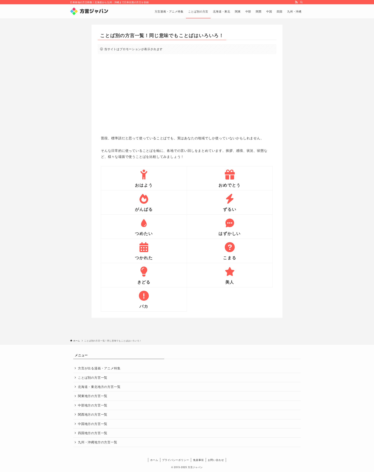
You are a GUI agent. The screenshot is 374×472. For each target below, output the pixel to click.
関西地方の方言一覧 (92, 414)
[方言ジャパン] (89, 11)
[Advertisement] (187, 94)
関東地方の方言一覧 (92, 396)
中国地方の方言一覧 (92, 423)
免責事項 (198, 460)
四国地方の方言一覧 (92, 433)
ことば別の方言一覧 (92, 377)
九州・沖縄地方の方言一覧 (97, 442)
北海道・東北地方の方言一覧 (99, 386)
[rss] (296, 2)
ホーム (154, 460)
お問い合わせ (216, 460)
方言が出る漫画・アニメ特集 (99, 368)
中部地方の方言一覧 (92, 405)
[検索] (301, 2)
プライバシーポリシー (175, 460)
